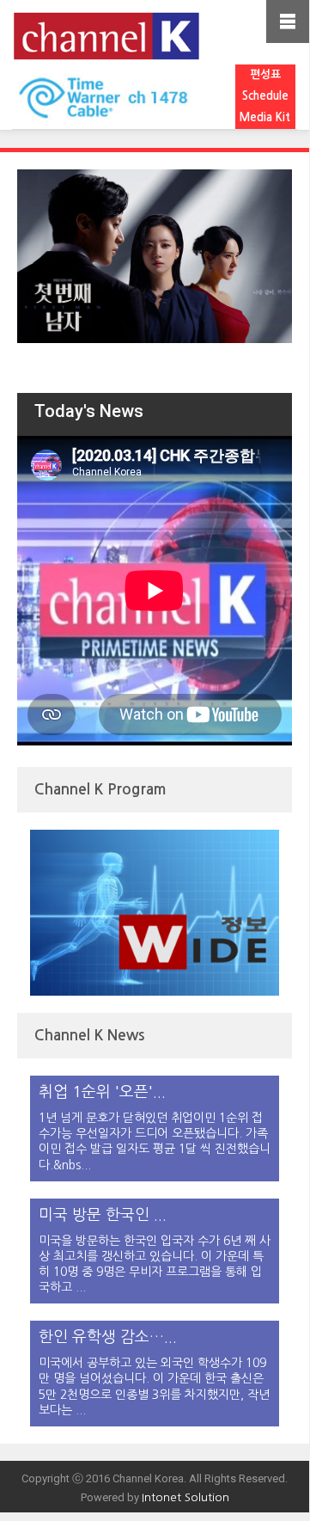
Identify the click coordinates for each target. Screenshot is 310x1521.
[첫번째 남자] (154, 256)
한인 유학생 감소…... (108, 1337)
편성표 (265, 74)
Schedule (265, 95)
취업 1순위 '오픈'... (102, 1092)
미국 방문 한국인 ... (103, 1215)
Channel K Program (100, 789)
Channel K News (89, 1035)
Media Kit (265, 117)
